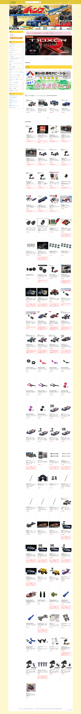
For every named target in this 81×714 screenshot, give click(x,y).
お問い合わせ (48, 28)
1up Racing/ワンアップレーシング (15, 95)
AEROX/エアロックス (13, 102)
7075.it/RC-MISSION (13, 97)
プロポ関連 (11, 56)
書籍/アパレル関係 (13, 88)
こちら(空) (59, 33)
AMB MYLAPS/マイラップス (14, 105)
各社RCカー (12, 52)
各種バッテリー (12, 61)
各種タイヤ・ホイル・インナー (15, 77)
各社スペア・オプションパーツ (15, 54)
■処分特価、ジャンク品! (14, 90)
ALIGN (10, 104)
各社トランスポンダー (13, 84)
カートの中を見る (16, 38)
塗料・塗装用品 (12, 66)
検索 (39, 2)
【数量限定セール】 (13, 44)
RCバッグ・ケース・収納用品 (15, 75)
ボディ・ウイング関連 (13, 82)
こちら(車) (55, 33)
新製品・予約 (12, 46)
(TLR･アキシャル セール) (14, 86)
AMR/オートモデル (12, 107)
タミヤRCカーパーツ (13, 50)
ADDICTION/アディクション (14, 100)
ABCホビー (11, 99)
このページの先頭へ (68, 709)
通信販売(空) (33, 28)
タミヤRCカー (12, 48)
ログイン (64, 28)
